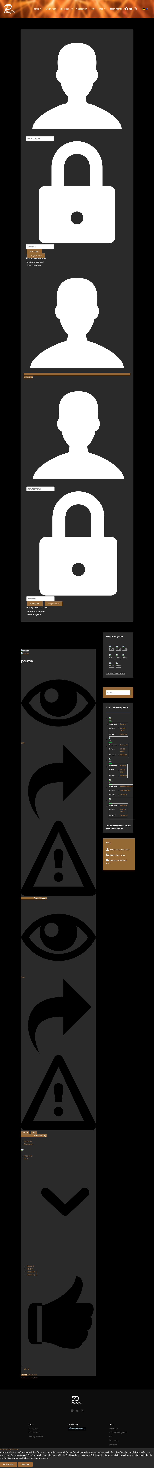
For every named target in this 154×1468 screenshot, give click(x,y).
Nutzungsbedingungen (118, 1433)
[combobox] (118, 692)
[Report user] (58, 895)
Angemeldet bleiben (38, 258)
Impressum (113, 1429)
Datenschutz (114, 1441)
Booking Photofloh (36, 1437)
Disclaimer (113, 1445)
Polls (30, 1269)
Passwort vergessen (34, 265)
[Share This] (58, 819)
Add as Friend (27, 898)
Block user (28, 1144)
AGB (110, 1437)
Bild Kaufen (33, 1429)
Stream (24, 1375)
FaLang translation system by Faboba (29, 1378)
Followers (32, 1272)
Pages (30, 1266)
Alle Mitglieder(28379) (115, 673)
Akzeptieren (8, 1464)
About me (32, 1375)
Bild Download (34, 1433)
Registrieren (36, 255)
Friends (28, 1156)
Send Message (40, 898)
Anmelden (34, 251)
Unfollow (28, 1141)
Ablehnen (25, 1464)
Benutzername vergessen (35, 262)
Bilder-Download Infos (120, 849)
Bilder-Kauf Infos (117, 855)
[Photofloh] (77, 1400)
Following (32, 1275)
